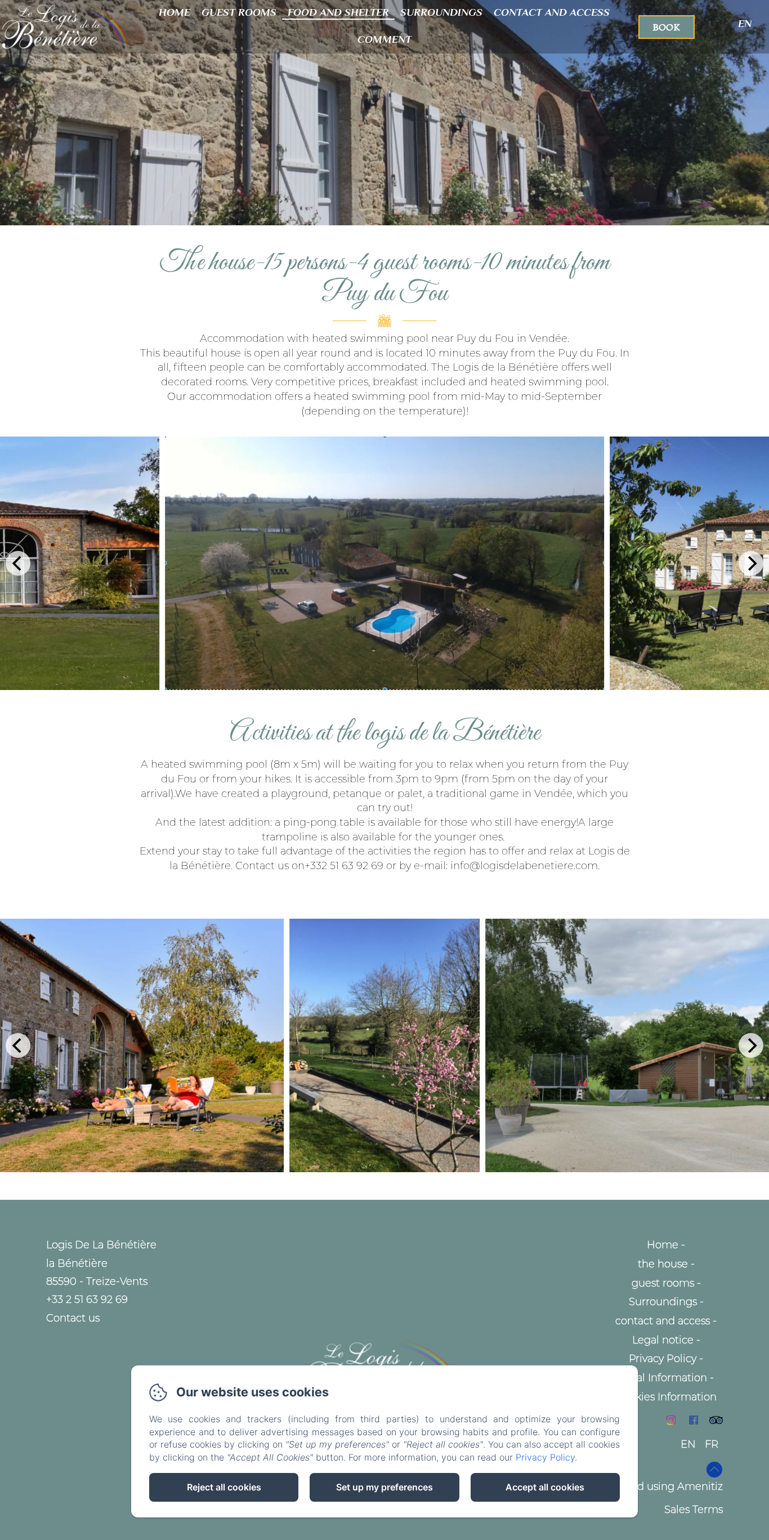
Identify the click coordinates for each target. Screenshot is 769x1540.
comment (384, 39)
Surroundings (441, 12)
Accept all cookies (545, 1487)
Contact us (73, 1318)
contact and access (552, 12)
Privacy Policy (662, 1358)
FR (711, 1444)
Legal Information (662, 1378)
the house (663, 1264)
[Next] (751, 563)
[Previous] (18, 563)
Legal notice (663, 1340)
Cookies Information (666, 1397)
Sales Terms (693, 1509)
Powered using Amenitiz (661, 1486)
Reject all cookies (224, 1487)
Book (666, 27)
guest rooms (239, 12)
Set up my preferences (384, 1487)
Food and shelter (338, 12)
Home (174, 12)
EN (688, 1444)
